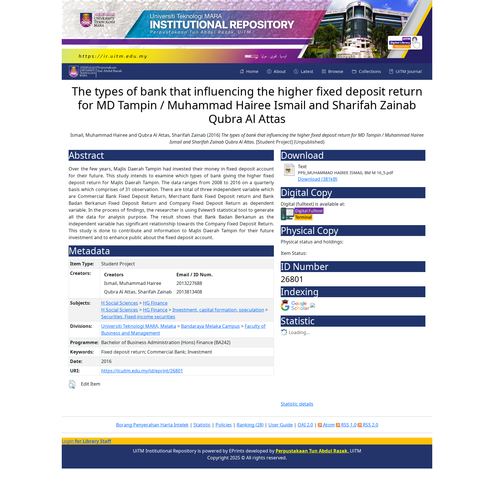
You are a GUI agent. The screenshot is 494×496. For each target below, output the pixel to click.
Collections (369, 71)
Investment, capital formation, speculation (218, 310)
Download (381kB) (317, 179)
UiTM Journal (408, 71)
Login (86, 441)
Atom (328, 425)
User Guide (280, 425)
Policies (224, 425)
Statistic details (297, 404)
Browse (335, 71)
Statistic (202, 425)
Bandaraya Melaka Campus (210, 326)
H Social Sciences (119, 303)
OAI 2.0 (305, 425)
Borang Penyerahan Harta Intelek (152, 425)
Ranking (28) (250, 425)
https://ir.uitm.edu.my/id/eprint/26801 (142, 371)
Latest (306, 71)
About (279, 71)
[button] (72, 384)
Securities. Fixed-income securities (138, 317)
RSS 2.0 (370, 425)
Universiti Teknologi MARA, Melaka (138, 326)
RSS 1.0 (348, 425)
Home (251, 71)
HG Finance (155, 303)
